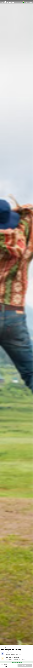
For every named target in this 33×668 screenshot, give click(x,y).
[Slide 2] (12, 643)
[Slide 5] (17, 643)
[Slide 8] (22, 643)
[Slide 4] (15, 643)
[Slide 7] (20, 643)
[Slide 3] (14, 643)
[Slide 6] (18, 643)
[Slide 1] (10, 643)
